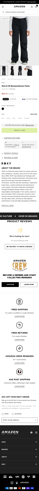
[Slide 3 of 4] (20, 71)
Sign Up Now (31, 2)
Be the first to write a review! (19, 246)
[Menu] (3, 7)
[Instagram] (36, 432)
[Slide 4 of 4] (28, 71)
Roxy (3, 82)
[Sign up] (35, 420)
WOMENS (18, 414)
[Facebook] (31, 432)
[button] (32, 7)
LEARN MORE (19, 316)
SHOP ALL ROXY (8, 205)
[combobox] (19, 12)
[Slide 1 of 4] (4, 71)
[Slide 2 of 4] (12, 71)
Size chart (33, 114)
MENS (6, 414)
